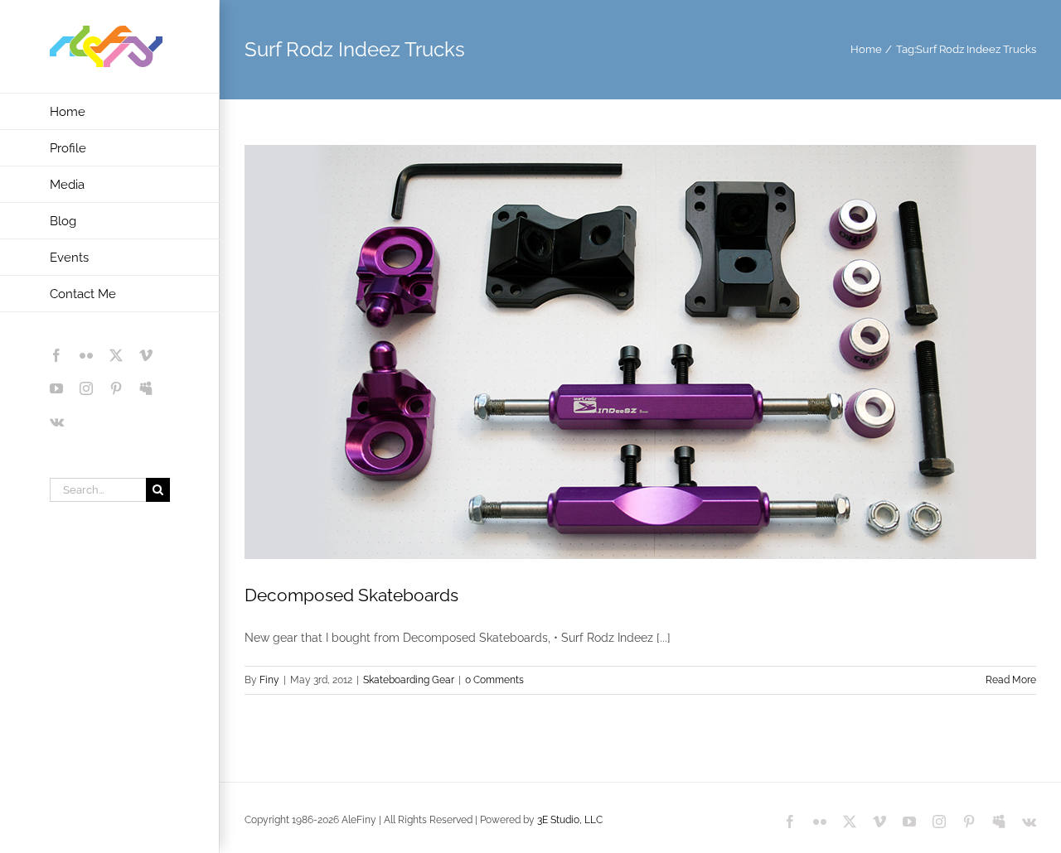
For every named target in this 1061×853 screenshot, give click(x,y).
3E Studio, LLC (570, 820)
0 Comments (494, 680)
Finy (269, 680)
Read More (1011, 680)
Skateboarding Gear (408, 680)
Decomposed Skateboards (351, 595)
